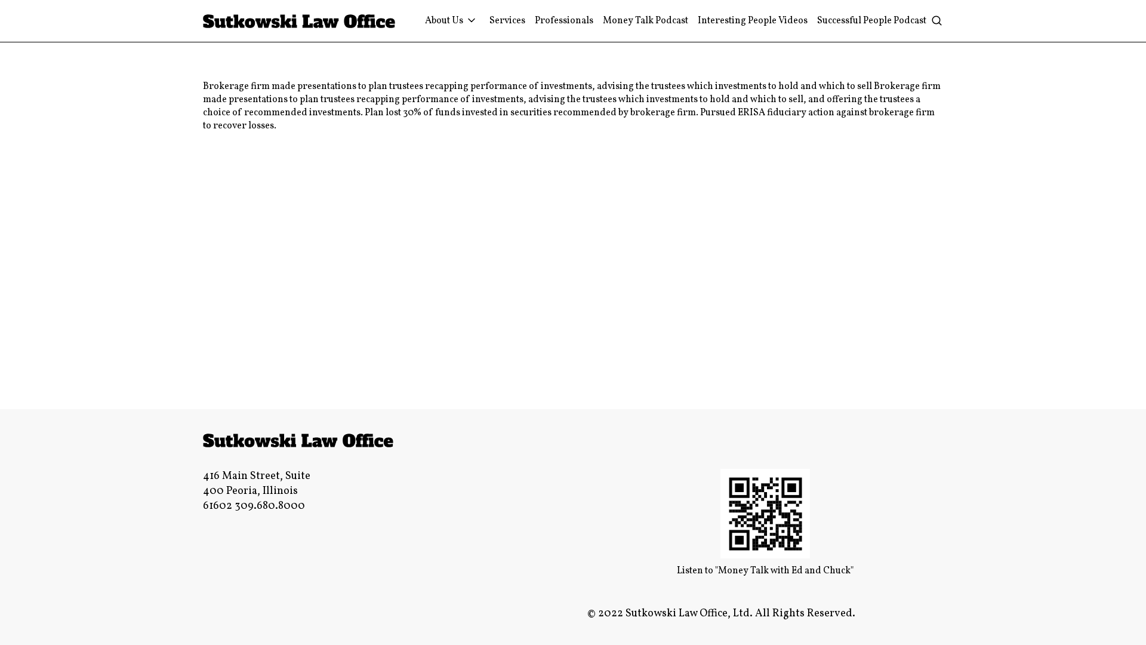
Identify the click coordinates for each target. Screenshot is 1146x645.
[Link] (299, 21)
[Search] (936, 21)
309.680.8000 (270, 506)
